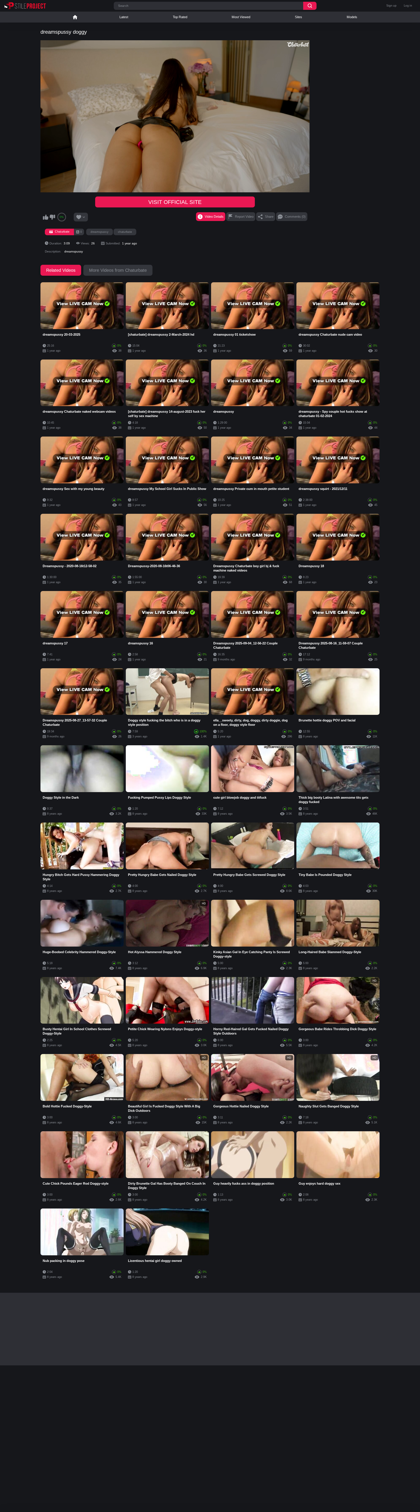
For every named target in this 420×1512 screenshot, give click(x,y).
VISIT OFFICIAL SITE (175, 202)
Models (352, 17)
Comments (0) (295, 216)
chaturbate (125, 231)
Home (75, 17)
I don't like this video (52, 217)
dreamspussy (99, 231)
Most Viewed (241, 17)
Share (269, 216)
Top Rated (180, 17)
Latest (123, 17)
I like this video (45, 217)
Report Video (244, 216)
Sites (298, 17)
